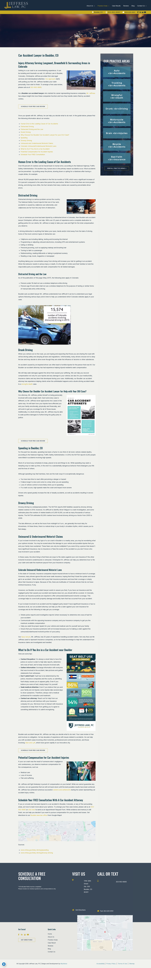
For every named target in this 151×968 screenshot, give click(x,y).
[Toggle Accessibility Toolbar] (4, 964)
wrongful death (27, 384)
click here (31, 810)
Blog (49, 949)
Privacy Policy (111, 963)
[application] (94, 6)
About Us (51, 937)
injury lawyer (25, 637)
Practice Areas (53, 940)
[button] (33, 106)
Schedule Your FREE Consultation (33, 154)
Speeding (24, 138)
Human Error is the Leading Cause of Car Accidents (39, 124)
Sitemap (131, 963)
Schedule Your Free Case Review (33, 106)
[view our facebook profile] (138, 12)
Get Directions (81, 910)
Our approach (50, 79)
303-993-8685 (114, 12)
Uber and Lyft (30, 743)
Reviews (50, 946)
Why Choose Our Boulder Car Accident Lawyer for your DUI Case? (45, 135)
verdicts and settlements (62, 790)
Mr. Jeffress (90, 93)
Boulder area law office (38, 815)
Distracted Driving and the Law (32, 129)
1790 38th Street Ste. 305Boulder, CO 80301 (88, 886)
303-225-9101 (130, 12)
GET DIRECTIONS (26, 940)
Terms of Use (122, 963)
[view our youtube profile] (145, 12)
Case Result (52, 943)
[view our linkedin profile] (140, 12)
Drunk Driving (26, 132)
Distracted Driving (27, 126)
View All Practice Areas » (116, 168)
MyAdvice (64, 963)
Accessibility (100, 963)
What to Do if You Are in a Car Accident (35, 149)
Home (50, 934)
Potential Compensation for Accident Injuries (37, 152)
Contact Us (51, 952)
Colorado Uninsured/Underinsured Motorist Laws (38, 146)
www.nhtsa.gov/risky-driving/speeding (35, 850)
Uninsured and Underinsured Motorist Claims (37, 143)
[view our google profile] (142, 12)
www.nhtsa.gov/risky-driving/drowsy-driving (37, 853)
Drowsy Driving (26, 140)
